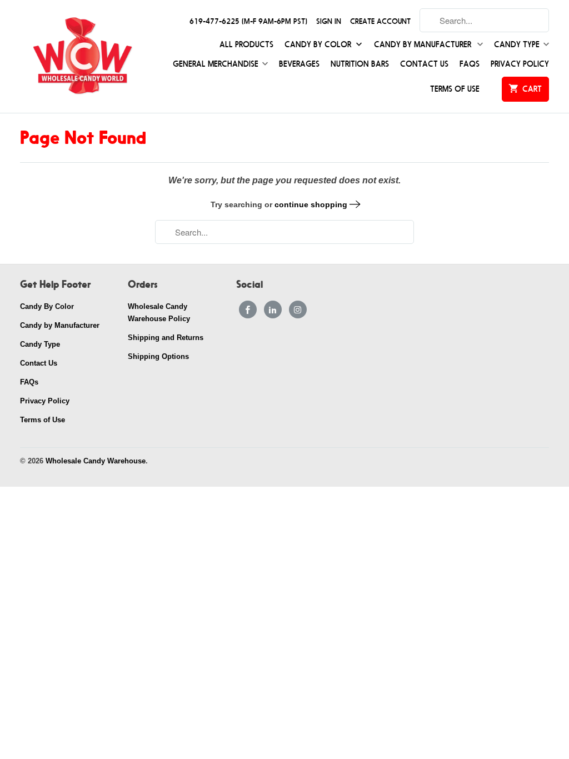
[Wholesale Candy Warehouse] (82, 56)
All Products (246, 44)
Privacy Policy (520, 64)
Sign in (328, 21)
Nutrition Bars (360, 64)
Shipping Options (158, 356)
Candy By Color (318, 44)
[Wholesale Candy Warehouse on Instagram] (298, 309)
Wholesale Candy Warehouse (96, 461)
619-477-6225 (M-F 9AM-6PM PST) (248, 21)
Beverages (299, 64)
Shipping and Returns (165, 337)
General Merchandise (215, 64)
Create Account (380, 21)
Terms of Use (455, 89)
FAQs (470, 64)
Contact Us (424, 64)
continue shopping (312, 204)
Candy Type (517, 44)
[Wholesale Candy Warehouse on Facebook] (248, 309)
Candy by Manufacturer (423, 44)
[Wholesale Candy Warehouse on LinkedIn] (273, 309)
